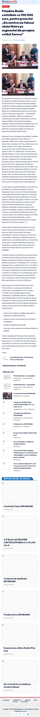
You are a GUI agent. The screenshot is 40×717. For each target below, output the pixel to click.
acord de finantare (16, 357)
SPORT (25, 409)
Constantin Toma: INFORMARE (24, 393)
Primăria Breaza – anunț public (24, 376)
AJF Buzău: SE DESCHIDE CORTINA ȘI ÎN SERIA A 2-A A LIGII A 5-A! (23, 404)
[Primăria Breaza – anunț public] (7, 378)
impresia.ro (24, 711)
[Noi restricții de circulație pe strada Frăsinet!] (7, 444)
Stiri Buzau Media (20, 40)
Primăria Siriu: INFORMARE (23, 424)
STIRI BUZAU (16, 380)
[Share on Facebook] (12, 714)
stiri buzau (19, 359)
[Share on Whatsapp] (16, 714)
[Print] (28, 714)
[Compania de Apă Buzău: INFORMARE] (7, 415)
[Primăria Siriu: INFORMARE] (7, 426)
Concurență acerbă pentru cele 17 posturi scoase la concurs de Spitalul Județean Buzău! (24, 466)
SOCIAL (5, 6)
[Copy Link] (24, 714)
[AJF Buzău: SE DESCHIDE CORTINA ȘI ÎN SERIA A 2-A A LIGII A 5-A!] (7, 404)
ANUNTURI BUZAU (28, 378)
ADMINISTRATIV (17, 378)
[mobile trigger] (36, 2)
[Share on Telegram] (20, 714)
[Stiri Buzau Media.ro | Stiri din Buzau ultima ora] (9, 2)
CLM (25, 357)
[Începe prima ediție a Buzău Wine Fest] (7, 435)
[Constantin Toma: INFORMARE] (7, 395)
